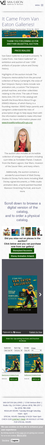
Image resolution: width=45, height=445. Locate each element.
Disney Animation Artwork (22, 256)
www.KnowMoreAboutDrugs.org (17, 122)
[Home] (11, 2)
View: (33, 348)
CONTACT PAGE (18, 419)
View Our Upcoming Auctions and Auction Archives (22, 339)
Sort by (17, 348)
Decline (5, 440)
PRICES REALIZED (22, 50)
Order (26, 348)
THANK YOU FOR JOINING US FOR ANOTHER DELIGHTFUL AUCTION (22, 42)
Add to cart (13, 379)
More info (21, 435)
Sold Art (7, 348)
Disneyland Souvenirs (22, 250)
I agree (15, 440)
